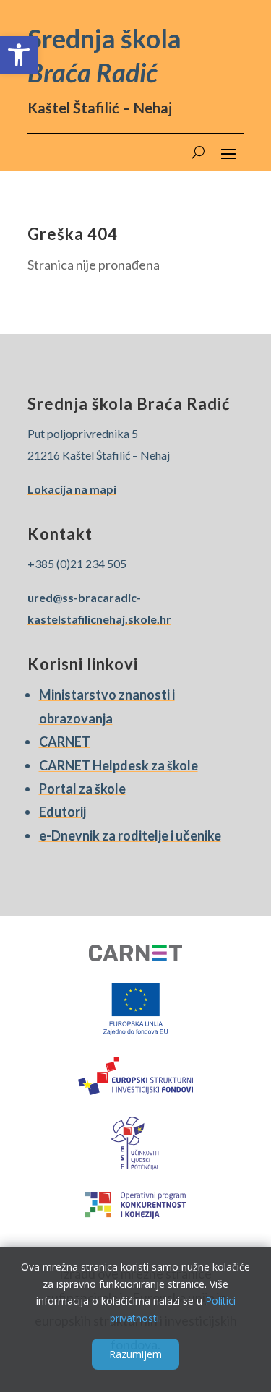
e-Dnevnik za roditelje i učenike (130, 835)
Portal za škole (82, 788)
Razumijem (135, 1354)
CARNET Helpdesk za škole (118, 765)
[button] (19, 55)
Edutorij (62, 812)
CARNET (64, 741)
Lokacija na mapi (71, 489)
